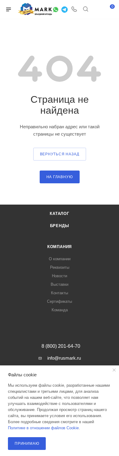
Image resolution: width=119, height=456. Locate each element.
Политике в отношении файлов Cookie (43, 428)
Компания (59, 246)
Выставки (59, 284)
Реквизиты (59, 267)
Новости (59, 276)
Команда (60, 310)
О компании (59, 259)
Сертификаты (59, 301)
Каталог (59, 213)
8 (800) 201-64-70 (60, 346)
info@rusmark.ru (64, 358)
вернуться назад (59, 154)
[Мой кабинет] (97, 9)
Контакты (59, 293)
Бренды (59, 225)
